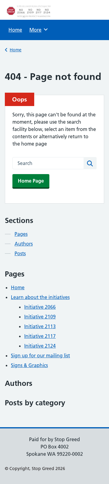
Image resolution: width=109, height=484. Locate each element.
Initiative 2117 (40, 336)
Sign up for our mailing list (40, 355)
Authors (24, 244)
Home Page (31, 181)
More (37, 30)
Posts (20, 253)
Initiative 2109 (40, 317)
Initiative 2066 (40, 307)
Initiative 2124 (40, 346)
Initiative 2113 (40, 326)
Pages (21, 234)
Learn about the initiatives (40, 297)
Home (15, 30)
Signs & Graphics (29, 365)
